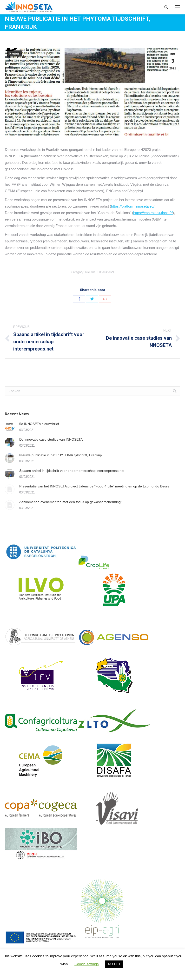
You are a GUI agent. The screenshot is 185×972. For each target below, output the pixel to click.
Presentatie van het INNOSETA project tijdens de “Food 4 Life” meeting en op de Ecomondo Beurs (94, 486)
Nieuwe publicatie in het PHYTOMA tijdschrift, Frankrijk (60, 455)
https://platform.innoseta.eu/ (132, 206)
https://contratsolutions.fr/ (153, 213)
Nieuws (14, 53)
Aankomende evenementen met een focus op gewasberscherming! (70, 502)
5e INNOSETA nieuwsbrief (39, 424)
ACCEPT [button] (114, 964)
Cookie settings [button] (86, 964)
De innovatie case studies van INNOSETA (51, 439)
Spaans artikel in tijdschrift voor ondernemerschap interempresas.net (71, 471)
